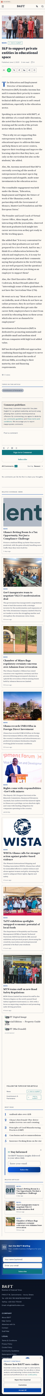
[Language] (37, 6)
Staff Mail (5, 1331)
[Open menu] (3, 6)
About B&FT (6, 1317)
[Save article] (34, 70)
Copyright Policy (8, 1358)
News (4, 43)
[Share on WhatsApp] (9, 70)
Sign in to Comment (22, 452)
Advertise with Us (8, 1324)
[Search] (41, 6)
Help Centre (6, 1321)
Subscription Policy (9, 1354)
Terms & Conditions (9, 1340)
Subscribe (22, 459)
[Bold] (4, 448)
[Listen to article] (4, 70)
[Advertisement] (22, 1056)
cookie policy (32, 1375)
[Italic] (8, 448)
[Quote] (12, 448)
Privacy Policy (7, 1344)
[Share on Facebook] (19, 70)
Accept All (22, 1390)
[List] (16, 448)
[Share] (29, 70)
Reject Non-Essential (22, 1380)
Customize (22, 1385)
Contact (5, 1328)
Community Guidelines (10, 1351)
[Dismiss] (41, 1150)
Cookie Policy (7, 1347)
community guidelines (15, 419)
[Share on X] (14, 70)
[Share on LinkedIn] (24, 70)
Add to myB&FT (16, 43)
